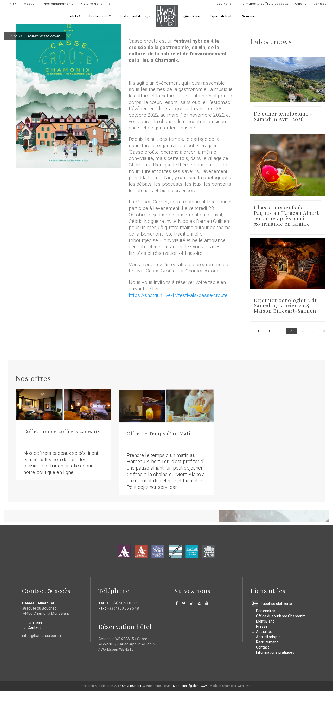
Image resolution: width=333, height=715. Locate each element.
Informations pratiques (275, 652)
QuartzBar (192, 16)
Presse (262, 626)
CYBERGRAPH (132, 686)
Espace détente (221, 16)
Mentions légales (185, 686)
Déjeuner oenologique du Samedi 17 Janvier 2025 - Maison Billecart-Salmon (286, 305)
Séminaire (250, 16)
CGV (204, 686)
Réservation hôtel (125, 626)
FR (7, 3)
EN (15, 3)
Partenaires (266, 611)
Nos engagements (58, 3)
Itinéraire (35, 622)
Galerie (301, 3)
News (17, 36)
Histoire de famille (95, 3)
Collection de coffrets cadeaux (61, 431)
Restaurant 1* (100, 16)
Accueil (30, 3)
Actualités (264, 632)
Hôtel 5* (73, 16)
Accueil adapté (268, 637)
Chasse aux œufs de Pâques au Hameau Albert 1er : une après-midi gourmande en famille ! (286, 215)
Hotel (124, 551)
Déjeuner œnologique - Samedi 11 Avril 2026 (283, 116)
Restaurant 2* (141, 551)
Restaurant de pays (135, 16)
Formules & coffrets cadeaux (264, 3)
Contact (320, 3)
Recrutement (267, 642)
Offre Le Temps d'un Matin (160, 433)
